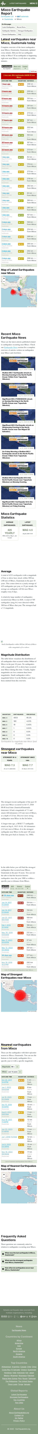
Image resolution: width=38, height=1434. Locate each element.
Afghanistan (6, 1367)
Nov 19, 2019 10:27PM (7, 963)
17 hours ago (7, 120)
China (34, 1367)
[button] (19, 289)
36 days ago (9, 895)
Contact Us (19, 1415)
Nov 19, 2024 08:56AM (7, 1153)
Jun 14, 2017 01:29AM (7, 903)
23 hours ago (7, 150)
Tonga (20, 1384)
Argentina (16, 1367)
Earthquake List (7, 16)
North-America (19, 1351)
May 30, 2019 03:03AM (7, 934)
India (14, 1373)
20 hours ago (7, 135)
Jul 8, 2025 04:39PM (6, 1145)
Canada (23, 1367)
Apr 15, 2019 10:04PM (7, 1106)
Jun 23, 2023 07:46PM (7, 1130)
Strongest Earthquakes (25, 31)
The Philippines (11, 1381)
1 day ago (5, 157)
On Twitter (19, 1418)
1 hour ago (6, 84)
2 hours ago (7, 91)
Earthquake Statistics (9, 31)
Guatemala (23, 16)
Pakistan (30, 1375)
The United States (25, 1381)
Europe (19, 1349)
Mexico (7, 1375)
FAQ (19, 34)
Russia (25, 1378)
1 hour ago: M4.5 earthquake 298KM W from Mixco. (19, 76)
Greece (24, 1370)
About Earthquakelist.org (19, 1413)
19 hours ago (7, 127)
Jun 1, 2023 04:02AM (6, 1088)
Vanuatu (27, 1384)
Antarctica (19, 1343)
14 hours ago (7, 106)
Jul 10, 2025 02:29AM (7, 1098)
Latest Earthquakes (17, 3)
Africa (19, 1340)
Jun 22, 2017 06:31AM (7, 919)
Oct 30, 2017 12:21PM (7, 1081)
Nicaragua (23, 1375)
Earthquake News (11, 347)
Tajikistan (32, 1378)
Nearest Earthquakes (9, 34)
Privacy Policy (19, 1421)
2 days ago (6, 222)
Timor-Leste (12, 1384)
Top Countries (19, 1400)
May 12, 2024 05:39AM (7, 949)
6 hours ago (7, 98)
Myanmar (14, 1375)
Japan (31, 1373)
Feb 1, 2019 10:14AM (6, 926)
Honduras (8, 1373)
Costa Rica (6, 1370)
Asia (19, 1346)
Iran (26, 1373)
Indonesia (21, 1373)
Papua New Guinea (9, 1378)
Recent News (21, 27)
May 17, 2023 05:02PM (7, 941)
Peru (20, 1378)
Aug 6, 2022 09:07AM (7, 1113)
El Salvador (15, 1370)
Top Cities (19, 1403)
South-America (19, 1357)
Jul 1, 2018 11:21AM (9, 1137)
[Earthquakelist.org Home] (4, 3)
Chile (29, 1367)
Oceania (19, 1354)
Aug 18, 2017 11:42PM (7, 1121)
